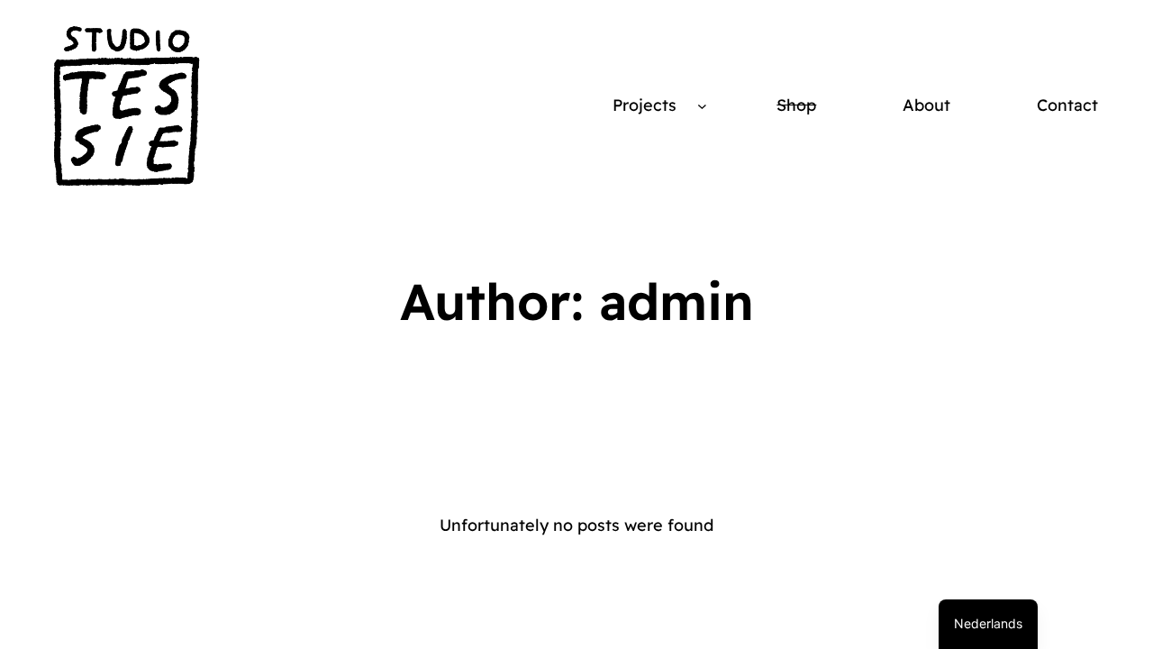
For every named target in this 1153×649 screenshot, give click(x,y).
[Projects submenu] (702, 106)
